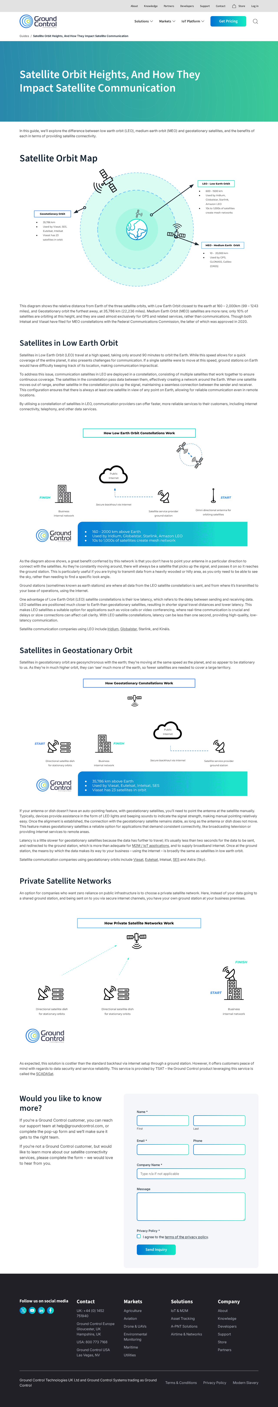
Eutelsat (151, 859)
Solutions (141, 21)
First (140, 1128)
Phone (197, 1140)
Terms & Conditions (181, 1382)
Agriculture (133, 1310)
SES (176, 859)
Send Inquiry (156, 1249)
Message (143, 1189)
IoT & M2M (179, 1310)
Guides (24, 36)
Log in (254, 6)
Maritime (131, 1347)
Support (205, 6)
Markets (165, 21)
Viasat (138, 859)
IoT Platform (191, 21)
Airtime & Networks (186, 1334)
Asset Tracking (183, 1318)
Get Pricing (228, 21)
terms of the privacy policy (186, 1237)
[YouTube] (32, 1310)
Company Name (149, 1165)
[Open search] (255, 21)
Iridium (113, 629)
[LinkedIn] (41, 1310)
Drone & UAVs (135, 1326)
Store (222, 1342)
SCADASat (44, 1074)
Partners (169, 6)
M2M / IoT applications (150, 845)
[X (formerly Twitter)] (23, 1310)
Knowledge (151, 6)
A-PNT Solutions (184, 1326)
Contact (220, 6)
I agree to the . (176, 1237)
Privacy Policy (214, 1382)
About (134, 6)
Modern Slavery (245, 1382)
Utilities (130, 1355)
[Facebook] (50, 1310)
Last (196, 1128)
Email (142, 1140)
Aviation (130, 1318)
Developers (187, 6)
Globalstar (128, 629)
